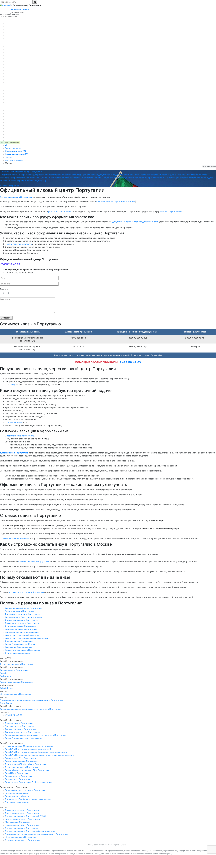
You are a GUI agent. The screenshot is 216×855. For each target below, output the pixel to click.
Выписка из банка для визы (18, 647)
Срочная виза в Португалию (19, 641)
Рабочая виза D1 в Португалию (20, 49)
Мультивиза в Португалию (18, 116)
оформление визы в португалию (21, 629)
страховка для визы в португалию (22, 632)
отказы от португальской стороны (26, 592)
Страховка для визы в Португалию (22, 125)
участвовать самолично (60, 211)
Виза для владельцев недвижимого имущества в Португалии (35, 35)
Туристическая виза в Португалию (22, 23)
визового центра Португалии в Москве (115, 201)
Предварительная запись (17, 90)
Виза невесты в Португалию (19, 46)
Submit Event (6, 688)
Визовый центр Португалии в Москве (23, 617)
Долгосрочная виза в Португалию (22, 128)
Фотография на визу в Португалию (22, 614)
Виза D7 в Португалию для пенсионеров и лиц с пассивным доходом (39, 61)
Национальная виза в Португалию (22, 134)
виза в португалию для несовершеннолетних (27, 638)
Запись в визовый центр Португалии (23, 608)
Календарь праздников (16, 93)
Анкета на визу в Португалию (19, 611)
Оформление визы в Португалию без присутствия (30, 110)
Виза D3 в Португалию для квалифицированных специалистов (36, 58)
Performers (5, 676)
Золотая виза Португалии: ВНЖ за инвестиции (28, 67)
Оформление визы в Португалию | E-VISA (25, 140)
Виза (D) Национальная (11, 43)
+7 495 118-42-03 (10, 264)
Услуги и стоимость (15, 160)
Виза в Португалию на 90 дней (20, 644)
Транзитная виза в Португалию (20, 38)
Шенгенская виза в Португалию (20, 113)
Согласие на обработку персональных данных (28, 102)
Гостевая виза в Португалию (19, 26)
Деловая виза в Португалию (19, 29)
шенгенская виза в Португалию (34, 561)
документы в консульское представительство (135, 221)
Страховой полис (13, 422)
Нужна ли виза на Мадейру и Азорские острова (29, 82)
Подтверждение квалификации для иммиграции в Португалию (36, 137)
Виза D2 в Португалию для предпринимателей (28, 55)
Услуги (3, 107)
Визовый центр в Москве (17, 96)
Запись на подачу (13, 148)
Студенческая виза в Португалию (21, 52)
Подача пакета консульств (18, 244)
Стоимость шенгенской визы (14, 538)
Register (4, 673)
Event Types (6, 703)
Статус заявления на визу (18, 653)
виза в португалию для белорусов (22, 635)
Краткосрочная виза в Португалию (22, 131)
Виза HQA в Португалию (17, 76)
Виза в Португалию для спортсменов (23, 32)
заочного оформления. (171, 211)
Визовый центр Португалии (13, 87)
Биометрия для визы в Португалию (22, 650)
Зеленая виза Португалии (17, 70)
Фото (12, 384)
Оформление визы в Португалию (21, 119)
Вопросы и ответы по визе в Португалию (25, 99)
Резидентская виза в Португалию (21, 73)
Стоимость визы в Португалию (20, 626)
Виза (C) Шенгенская (10, 20)
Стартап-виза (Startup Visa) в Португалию (26, 64)
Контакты (9, 157)
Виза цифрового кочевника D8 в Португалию (27, 79)
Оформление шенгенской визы (20, 435)
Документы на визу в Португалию (22, 122)
